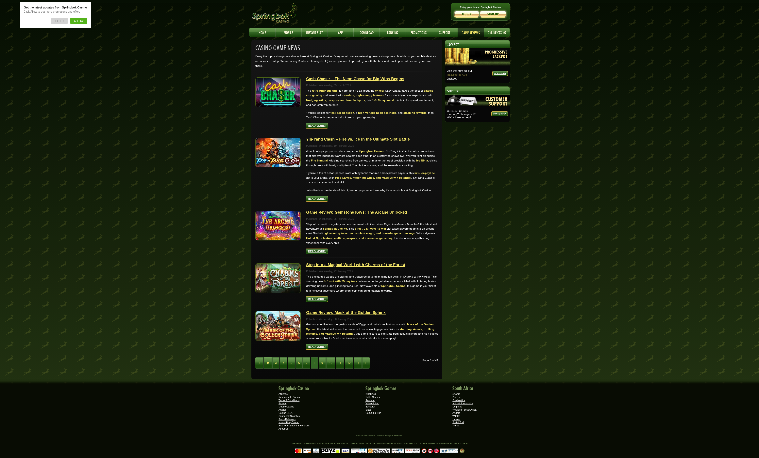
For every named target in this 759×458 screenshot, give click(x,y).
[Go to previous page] (267, 363)
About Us (283, 428)
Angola (456, 413)
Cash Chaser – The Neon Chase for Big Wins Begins (355, 79)
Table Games (372, 397)
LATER (59, 21)
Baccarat (370, 406)
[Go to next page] (358, 363)
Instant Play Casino (288, 422)
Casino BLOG (285, 413)
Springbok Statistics (289, 416)
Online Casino (497, 32)
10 (330, 362)
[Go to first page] (259, 363)
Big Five (456, 397)
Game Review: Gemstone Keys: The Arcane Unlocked (356, 212)
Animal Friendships (462, 403)
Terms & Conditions (288, 400)
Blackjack (370, 394)
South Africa (458, 400)
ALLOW (78, 21)
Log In (467, 14)
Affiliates (283, 394)
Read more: (317, 125)
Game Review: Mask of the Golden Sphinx (346, 312)
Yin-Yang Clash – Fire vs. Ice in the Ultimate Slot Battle (358, 139)
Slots (368, 409)
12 (349, 362)
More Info (499, 114)
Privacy (282, 403)
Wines (455, 425)
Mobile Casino (286, 406)
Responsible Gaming (289, 397)
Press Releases (286, 419)
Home (262, 32)
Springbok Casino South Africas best (282, 15)
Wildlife (456, 416)
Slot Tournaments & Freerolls (294, 425)
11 (339, 362)
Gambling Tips (373, 413)
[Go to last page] (366, 363)
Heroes (456, 419)
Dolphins (457, 406)
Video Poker (372, 403)
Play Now (500, 73)
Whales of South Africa (464, 409)
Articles (282, 409)
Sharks (456, 394)
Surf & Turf (458, 422)
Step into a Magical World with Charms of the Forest (355, 265)
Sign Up (493, 14)
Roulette (370, 400)
